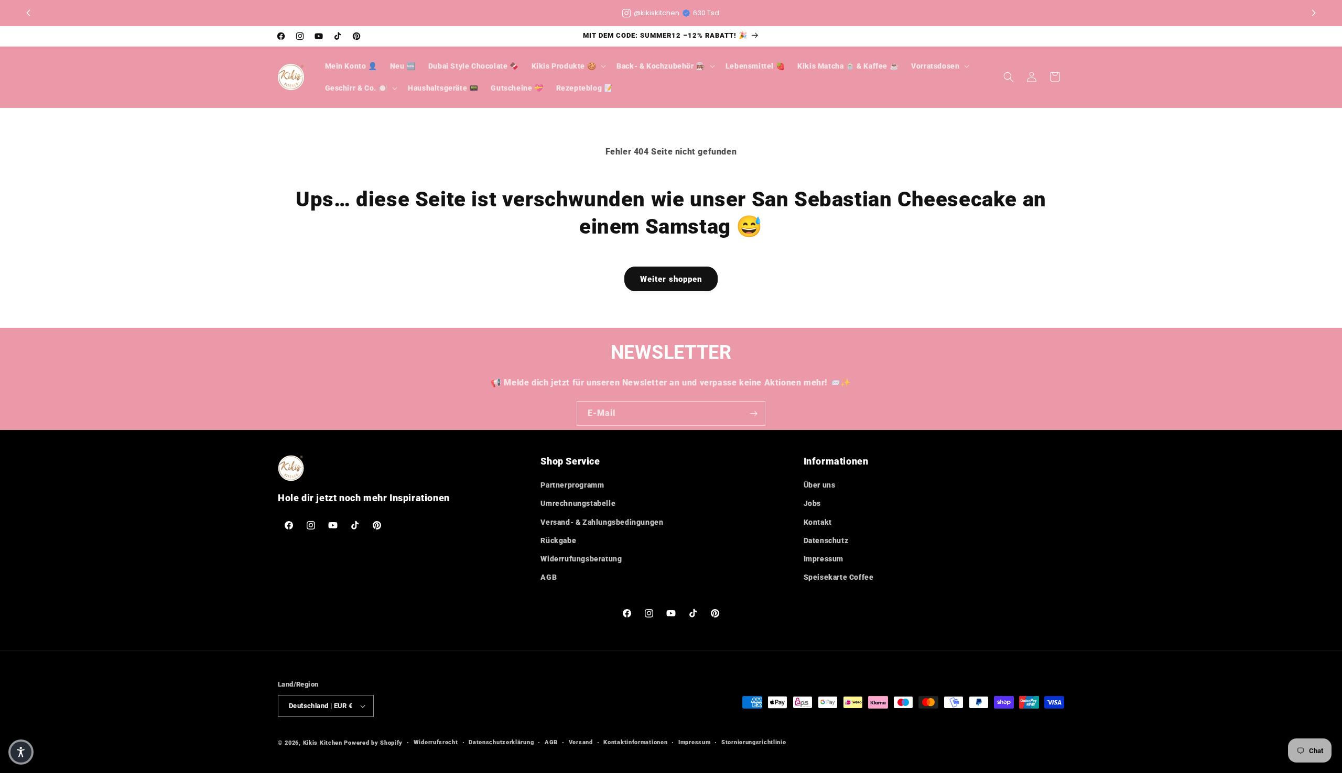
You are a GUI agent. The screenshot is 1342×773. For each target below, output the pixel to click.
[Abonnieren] (753, 413)
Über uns (820, 485)
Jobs (812, 503)
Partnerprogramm (572, 485)
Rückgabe (558, 540)
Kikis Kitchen (322, 742)
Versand (581, 742)
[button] (1313, 13)
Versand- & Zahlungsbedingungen (601, 522)
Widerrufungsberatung (581, 559)
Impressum (823, 559)
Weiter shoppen (671, 279)
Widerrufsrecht (436, 742)
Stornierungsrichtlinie (753, 742)
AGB (548, 577)
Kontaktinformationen (635, 742)
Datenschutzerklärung (501, 742)
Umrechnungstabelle (577, 503)
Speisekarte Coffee (839, 577)
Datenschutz (826, 540)
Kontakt (818, 522)
